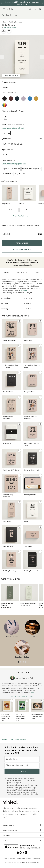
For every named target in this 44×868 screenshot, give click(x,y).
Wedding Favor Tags (10, 571)
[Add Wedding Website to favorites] (40, 475)
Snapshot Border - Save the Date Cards (37, 716)
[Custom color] (4, 105)
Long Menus (7, 521)
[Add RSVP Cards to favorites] (40, 321)
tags (37, 272)
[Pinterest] (20, 852)
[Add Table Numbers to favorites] (19, 527)
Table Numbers (8, 546)
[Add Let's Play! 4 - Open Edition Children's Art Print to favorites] (11, 700)
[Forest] (23, 98)
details (7, 272)
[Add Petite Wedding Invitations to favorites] (19, 397)
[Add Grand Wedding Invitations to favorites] (19, 475)
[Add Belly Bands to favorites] (19, 424)
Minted (4, 739)
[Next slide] (42, 57)
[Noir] (4, 98)
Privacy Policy (21, 858)
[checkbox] (9, 210)
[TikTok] (23, 852)
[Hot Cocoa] (11, 98)
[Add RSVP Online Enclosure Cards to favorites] (40, 424)
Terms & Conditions (9, 858)
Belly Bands (7, 443)
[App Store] (11, 847)
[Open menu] (4, 9)
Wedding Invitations (9, 340)
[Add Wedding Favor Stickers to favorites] (40, 551)
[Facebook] (18, 852)
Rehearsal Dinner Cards (31, 470)
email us (24, 290)
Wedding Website (30, 495)
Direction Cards (8, 392)
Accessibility (36, 858)
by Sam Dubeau (25, 605)
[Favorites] (35, 9)
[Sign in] (30, 9)
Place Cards (28, 546)
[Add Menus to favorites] (40, 502)
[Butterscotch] (36, 98)
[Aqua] (29, 98)
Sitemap (28, 858)
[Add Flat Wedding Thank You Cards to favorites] (40, 345)
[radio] (5, 87)
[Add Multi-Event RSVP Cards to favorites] (19, 450)
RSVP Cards (28, 340)
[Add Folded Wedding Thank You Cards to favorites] (19, 345)
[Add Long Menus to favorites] (19, 502)
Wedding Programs (18, 739)
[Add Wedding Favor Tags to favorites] (19, 551)
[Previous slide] (2, 57)
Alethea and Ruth (10, 27)
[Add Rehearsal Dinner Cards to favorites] (40, 450)
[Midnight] (17, 98)
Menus (26, 521)
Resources (7, 840)
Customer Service (10, 830)
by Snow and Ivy (6, 607)
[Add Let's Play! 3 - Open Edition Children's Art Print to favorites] (27, 700)
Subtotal (6, 234)
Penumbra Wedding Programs (7, 604)
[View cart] (40, 9)
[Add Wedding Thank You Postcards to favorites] (40, 397)
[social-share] (3, 31)
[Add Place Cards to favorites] (40, 527)
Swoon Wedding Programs (28, 603)
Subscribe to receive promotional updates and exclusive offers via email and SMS (21, 750)
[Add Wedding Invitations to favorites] (19, 321)
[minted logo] (11, 9)
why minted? (22, 272)
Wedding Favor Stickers (32, 571)
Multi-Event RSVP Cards (11, 470)
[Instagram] (26, 852)
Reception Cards (29, 392)
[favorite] (9, 31)
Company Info (8, 825)
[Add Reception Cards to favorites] (40, 372)
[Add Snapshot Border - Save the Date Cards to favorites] (42, 700)
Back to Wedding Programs (12, 22)
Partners (6, 835)
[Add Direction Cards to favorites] (19, 372)
